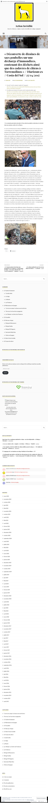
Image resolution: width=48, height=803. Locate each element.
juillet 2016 (6, 671)
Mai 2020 (6, 547)
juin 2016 (6, 674)
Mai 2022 (6, 508)
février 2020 (7, 556)
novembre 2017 (7, 629)
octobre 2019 (7, 568)
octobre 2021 (7, 514)
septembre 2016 (8, 665)
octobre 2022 (7, 502)
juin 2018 (6, 608)
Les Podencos (9, 302)
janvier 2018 (7, 623)
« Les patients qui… (20, 478)
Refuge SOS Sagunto (10, 329)
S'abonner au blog (8, 359)
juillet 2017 (6, 635)
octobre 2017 (7, 632)
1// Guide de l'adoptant (9, 290)
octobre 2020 (7, 535)
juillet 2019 (6, 574)
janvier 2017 (7, 653)
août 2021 (6, 517)
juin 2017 (6, 638)
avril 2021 (6, 523)
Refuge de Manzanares (11, 323)
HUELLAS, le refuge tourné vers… (23, 468)
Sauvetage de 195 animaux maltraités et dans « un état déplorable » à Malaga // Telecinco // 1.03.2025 (21, 440)
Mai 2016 (6, 677)
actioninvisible (9, 472)
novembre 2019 (7, 565)
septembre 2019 (8, 571)
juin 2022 (6, 505)
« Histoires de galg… (15, 482)
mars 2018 (6, 617)
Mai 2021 (6, 520)
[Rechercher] (44, 279)
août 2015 (6, 701)
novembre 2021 (7, 511)
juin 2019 (6, 577)
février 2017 (7, 650)
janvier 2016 (7, 689)
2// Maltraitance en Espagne (10, 305)
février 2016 (7, 686)
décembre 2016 (7, 656)
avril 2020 (6, 550)
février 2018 (7, 620)
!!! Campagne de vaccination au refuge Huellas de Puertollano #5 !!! (18, 451)
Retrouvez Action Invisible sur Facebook (13, 349)
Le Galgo (8, 296)
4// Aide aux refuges (8, 320)
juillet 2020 (6, 544)
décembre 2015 (7, 692)
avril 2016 (6, 680)
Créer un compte (8, 777)
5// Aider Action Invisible (9, 338)
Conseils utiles (9, 293)
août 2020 (6, 541)
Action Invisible (24, 26)
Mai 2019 (6, 580)
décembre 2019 (7, 562)
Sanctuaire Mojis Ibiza (11, 332)
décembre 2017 (7, 626)
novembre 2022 (7, 499)
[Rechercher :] (24, 279)
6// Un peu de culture (8, 341)
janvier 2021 (7, 529)
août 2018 (6, 601)
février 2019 (7, 589)
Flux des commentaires (9, 786)
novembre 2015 (7, 695)
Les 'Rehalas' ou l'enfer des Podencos (14, 314)
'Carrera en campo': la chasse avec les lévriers (16, 308)
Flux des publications (9, 783)
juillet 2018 (6, 604)
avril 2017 (6, 644)
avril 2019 (6, 583)
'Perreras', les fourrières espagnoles (14, 311)
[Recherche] (44, 33)
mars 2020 (6, 553)
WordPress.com (8, 789)
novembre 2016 (7, 659)
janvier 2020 (7, 559)
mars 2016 (6, 683)
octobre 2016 (7, 662)
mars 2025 (6, 496)
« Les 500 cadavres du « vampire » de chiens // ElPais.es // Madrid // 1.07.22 (20, 444)
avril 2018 (6, 614)
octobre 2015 (7, 698)
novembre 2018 (7, 598)
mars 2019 (6, 586)
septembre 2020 (8, 538)
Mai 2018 (6, 611)
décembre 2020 (7, 532)
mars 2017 (6, 647)
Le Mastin (8, 299)
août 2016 (6, 668)
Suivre (5, 372)
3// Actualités (31, 80)
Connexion (6, 780)
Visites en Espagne (10, 335)
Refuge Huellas (9, 326)
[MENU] (3, 33)
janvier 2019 (7, 592)
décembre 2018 (7, 595)
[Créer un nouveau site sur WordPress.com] (24, 1)
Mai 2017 (6, 641)
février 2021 (7, 526)
